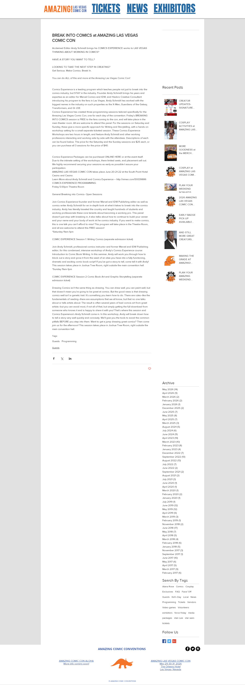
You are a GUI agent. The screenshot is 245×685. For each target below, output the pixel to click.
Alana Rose (168, 586)
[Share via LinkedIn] (70, 358)
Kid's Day (176, 597)
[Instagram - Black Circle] (198, 649)
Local (185, 597)
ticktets (166, 623)
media (191, 612)
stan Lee (178, 618)
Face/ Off (186, 591)
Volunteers (183, 607)
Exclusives (167, 591)
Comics (180, 586)
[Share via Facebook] (53, 358)
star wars (189, 618)
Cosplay (190, 586)
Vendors (191, 602)
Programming (69, 341)
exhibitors (167, 612)
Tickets (181, 602)
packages (167, 618)
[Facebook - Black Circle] (187, 649)
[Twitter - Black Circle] (192, 649)
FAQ (177, 591)
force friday (180, 612)
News (193, 597)
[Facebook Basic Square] (164, 641)
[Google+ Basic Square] (174, 641)
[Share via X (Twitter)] (62, 358)
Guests (56, 341)
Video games (169, 607)
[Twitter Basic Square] (169, 641)
